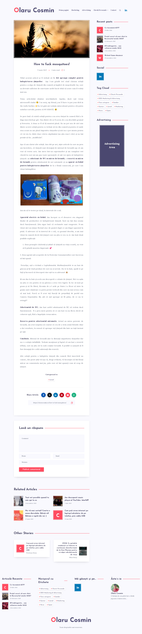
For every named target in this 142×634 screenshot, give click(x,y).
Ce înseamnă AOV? (112, 28)
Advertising (86, 10)
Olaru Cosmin (117, 593)
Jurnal (52, 380)
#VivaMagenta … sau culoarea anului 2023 (113, 47)
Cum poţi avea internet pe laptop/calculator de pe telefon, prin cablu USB (76, 513)
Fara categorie (104, 102)
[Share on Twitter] (49, 395)
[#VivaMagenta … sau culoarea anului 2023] (100, 48)
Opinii (109, 110)
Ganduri (116, 102)
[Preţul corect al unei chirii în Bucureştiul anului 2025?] (100, 39)
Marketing (75, 10)
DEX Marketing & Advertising (109, 98)
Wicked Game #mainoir (114, 55)
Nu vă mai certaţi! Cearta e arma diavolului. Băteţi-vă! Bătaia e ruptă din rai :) (37, 513)
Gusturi (101, 106)
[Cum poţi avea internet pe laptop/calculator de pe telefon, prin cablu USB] (32, 548)
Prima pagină (64, 10)
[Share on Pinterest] (61, 395)
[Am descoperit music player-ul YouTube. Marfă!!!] (58, 500)
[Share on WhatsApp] (74, 395)
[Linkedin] (126, 10)
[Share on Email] (67, 395)
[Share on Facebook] (43, 395)
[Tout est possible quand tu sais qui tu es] (18, 500)
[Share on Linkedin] (55, 395)
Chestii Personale (100, 10)
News (101, 110)
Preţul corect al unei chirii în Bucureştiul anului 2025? (116, 38)
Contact (113, 10)
